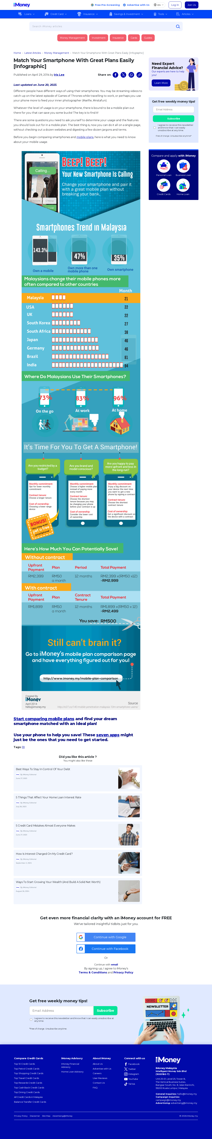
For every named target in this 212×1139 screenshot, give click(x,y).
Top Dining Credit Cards (27, 1092)
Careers (97, 1073)
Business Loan (183, 175)
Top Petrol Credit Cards (26, 1068)
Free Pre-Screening (107, 4)
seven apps (107, 734)
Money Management (72, 37)
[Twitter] (123, 75)
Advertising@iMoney (63, 1116)
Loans (27, 14)
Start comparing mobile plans (44, 718)
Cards (134, 37)
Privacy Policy (123, 972)
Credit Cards (163, 194)
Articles (186, 14)
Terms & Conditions (93, 972)
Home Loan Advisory (72, 1071)
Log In (175, 4)
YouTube (133, 1079)
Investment (99, 37)
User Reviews (100, 1078)
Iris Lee (59, 74)
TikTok (131, 1084)
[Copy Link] (139, 75)
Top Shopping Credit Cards (28, 1073)
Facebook (134, 1064)
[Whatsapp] (131, 75)
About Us (98, 1064)
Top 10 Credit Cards (24, 1064)
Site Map (46, 1116)
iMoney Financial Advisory (70, 1065)
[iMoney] (22, 5)
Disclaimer (35, 1116)
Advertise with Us (138, 4)
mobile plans (85, 137)
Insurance (89, 14)
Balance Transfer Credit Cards (30, 1102)
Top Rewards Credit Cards (28, 1082)
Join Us (191, 4)
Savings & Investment (127, 14)
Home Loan (183, 194)
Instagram (133, 1074)
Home (17, 52)
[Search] (178, 26)
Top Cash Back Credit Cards (29, 1087)
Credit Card (57, 14)
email (114, 964)
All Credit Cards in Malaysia (28, 1097)
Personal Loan (163, 175)
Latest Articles (32, 52)
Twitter (132, 1069)
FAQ (95, 1087)
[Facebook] (115, 75)
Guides (148, 37)
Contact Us (99, 1082)
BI (23, 747)
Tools (161, 14)
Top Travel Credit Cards (26, 1078)
